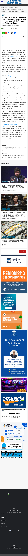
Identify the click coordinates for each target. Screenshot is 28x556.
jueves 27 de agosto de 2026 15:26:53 (9, 218)
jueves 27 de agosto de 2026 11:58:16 (9, 246)
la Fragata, (10, 76)
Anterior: (14, 148)
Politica (3, 15)
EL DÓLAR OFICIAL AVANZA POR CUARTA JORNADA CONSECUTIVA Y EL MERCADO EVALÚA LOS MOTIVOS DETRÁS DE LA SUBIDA (13, 242)
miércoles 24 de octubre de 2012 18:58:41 (11, 25)
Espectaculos (4, 527)
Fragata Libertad (14, 56)
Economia (9, 236)
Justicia (8, 181)
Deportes (3, 523)
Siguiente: (13, 155)
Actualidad (4, 181)
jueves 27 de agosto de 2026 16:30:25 (9, 190)
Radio (2, 517)
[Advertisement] (14, 473)
